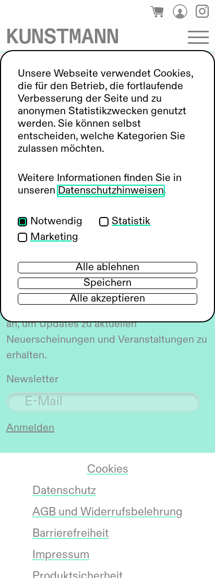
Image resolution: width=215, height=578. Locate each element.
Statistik (131, 221)
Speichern (107, 283)
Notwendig (56, 221)
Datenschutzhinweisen (111, 191)
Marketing (54, 237)
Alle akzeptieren (107, 299)
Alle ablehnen (107, 267)
